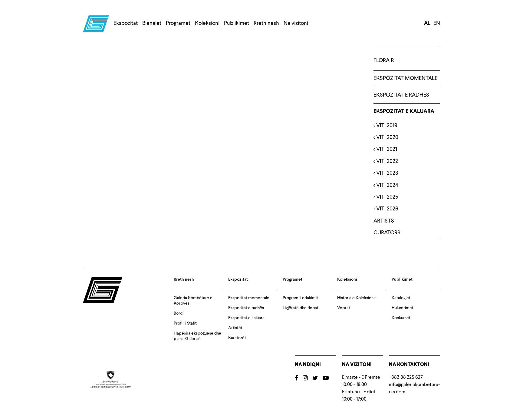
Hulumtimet (402, 308)
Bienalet (151, 23)
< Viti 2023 (385, 173)
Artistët (235, 328)
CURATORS (386, 233)
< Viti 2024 (385, 185)
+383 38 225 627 (406, 377)
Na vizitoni (296, 23)
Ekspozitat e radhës (401, 95)
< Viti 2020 (385, 137)
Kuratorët (237, 338)
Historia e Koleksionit (356, 298)
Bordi (178, 313)
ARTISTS (383, 221)
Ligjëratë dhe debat (300, 308)
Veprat (343, 308)
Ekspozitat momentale (405, 78)
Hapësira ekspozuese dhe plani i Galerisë (197, 336)
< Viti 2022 (385, 161)
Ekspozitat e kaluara (403, 111)
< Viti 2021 (385, 149)
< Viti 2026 (385, 209)
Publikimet (236, 23)
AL (427, 23)
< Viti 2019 (385, 125)
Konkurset (401, 318)
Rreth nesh (266, 23)
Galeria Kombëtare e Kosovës (193, 301)
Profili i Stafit (185, 323)
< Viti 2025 (385, 197)
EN (436, 23)
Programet (178, 23)
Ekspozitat (125, 23)
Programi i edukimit (300, 298)
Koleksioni (207, 23)
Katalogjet (401, 298)
